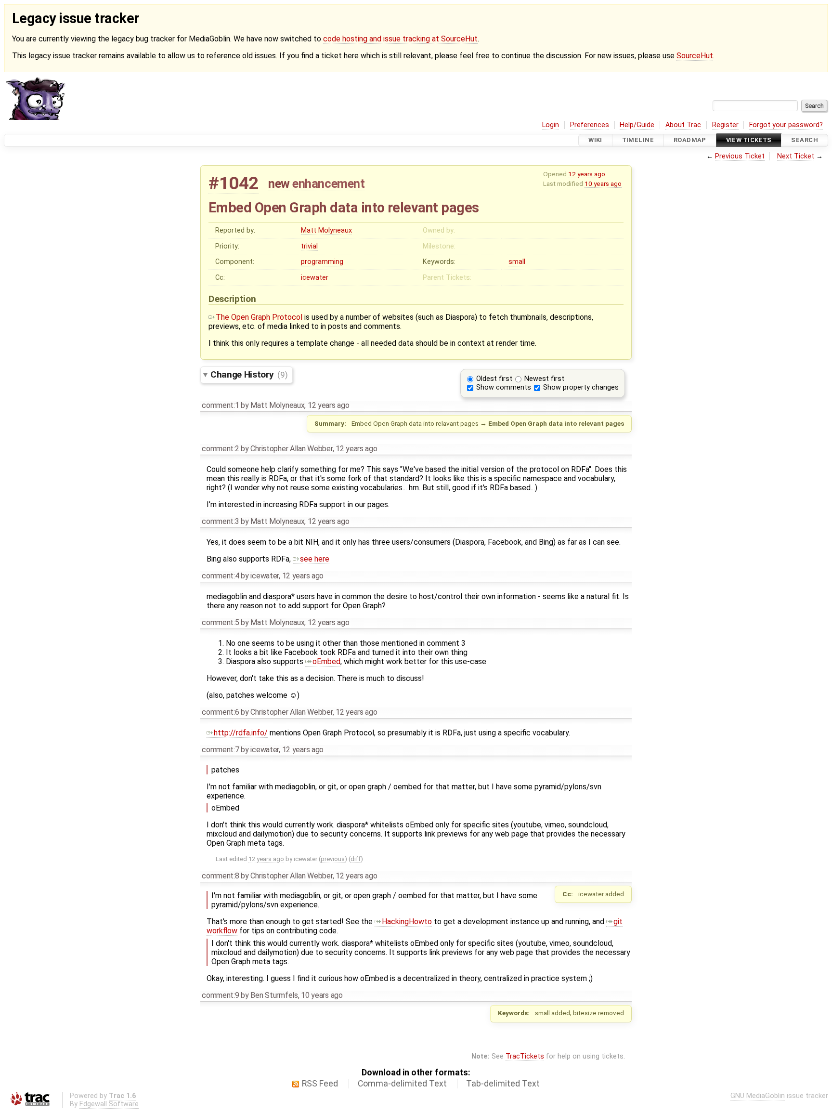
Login (550, 125)
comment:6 (220, 712)
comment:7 (220, 749)
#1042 (233, 183)
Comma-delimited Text (402, 1083)
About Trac (683, 125)
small (516, 262)
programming (322, 262)
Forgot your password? (786, 125)
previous (333, 859)
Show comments (503, 387)
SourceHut (694, 55)
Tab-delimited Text (503, 1083)
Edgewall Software (109, 1104)
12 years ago (586, 174)
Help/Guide (637, 125)
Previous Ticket (740, 156)
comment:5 (220, 622)
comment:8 (220, 875)
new (279, 183)
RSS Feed (320, 1083)
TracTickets (525, 1056)
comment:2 (220, 448)
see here (314, 558)
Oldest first (494, 379)
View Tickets (749, 140)
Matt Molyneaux (326, 230)
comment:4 (220, 575)
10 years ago (603, 183)
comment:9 (220, 995)
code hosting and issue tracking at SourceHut (400, 38)
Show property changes (581, 387)
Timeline (638, 140)
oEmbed (326, 661)
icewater (314, 278)
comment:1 (220, 405)
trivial (309, 246)
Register (725, 125)
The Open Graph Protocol (259, 317)
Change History (248, 374)
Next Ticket (795, 156)
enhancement (328, 183)
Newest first (544, 379)
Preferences (589, 125)
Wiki (595, 140)
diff (356, 859)
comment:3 (220, 521)
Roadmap (690, 140)
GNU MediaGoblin (757, 1096)
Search (804, 140)
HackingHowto (407, 921)
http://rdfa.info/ (241, 732)
